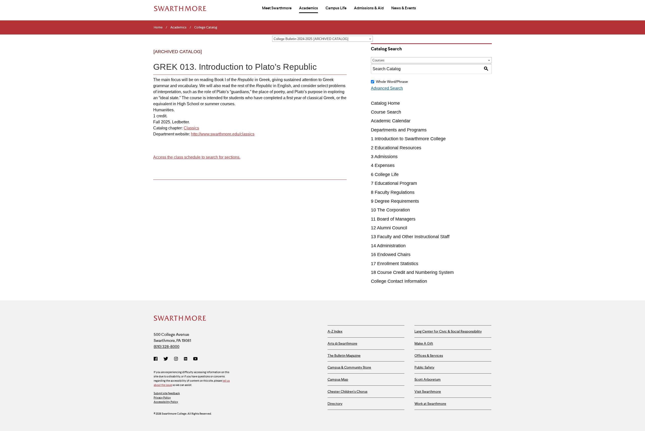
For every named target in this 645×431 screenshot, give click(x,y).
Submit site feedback (167, 393)
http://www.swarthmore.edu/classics (222, 134)
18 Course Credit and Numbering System (412, 272)
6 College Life (385, 174)
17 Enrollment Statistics (394, 263)
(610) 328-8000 (166, 346)
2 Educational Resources (396, 147)
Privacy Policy (162, 397)
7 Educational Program (394, 183)
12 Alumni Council (389, 227)
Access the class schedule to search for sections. (196, 157)
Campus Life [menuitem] (336, 8)
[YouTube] (195, 359)
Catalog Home (385, 103)
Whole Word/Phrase (392, 82)
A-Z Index (335, 331)
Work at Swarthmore (430, 403)
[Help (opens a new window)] (341, 56)
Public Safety (424, 367)
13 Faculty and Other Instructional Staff (410, 236)
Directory (335, 403)
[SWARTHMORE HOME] (180, 8)
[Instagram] (176, 359)
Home (158, 27)
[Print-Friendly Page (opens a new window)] (331, 56)
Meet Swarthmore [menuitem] (277, 8)
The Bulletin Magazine (344, 355)
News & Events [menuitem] (403, 8)
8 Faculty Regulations (392, 192)
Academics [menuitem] (308, 8)
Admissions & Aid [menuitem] (369, 8)
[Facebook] (156, 359)
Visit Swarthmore (427, 391)
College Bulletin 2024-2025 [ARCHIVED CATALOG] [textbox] (311, 39)
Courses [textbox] (378, 60)
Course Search (386, 112)
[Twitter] (166, 359)
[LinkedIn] (185, 359)
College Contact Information (399, 281)
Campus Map (338, 379)
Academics (178, 27)
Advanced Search (387, 88)
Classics (191, 128)
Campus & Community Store (349, 367)
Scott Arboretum (427, 379)
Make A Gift (423, 343)
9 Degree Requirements (395, 201)
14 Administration (388, 245)
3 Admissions (384, 156)
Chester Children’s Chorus (347, 391)
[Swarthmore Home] (180, 318)
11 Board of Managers (393, 219)
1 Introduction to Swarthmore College (408, 138)
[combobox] (322, 39)
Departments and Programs (399, 129)
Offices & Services (428, 355)
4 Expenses (383, 165)
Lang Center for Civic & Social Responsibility (448, 331)
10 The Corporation (390, 209)
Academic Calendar (390, 120)
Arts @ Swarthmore (342, 343)
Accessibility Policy (166, 402)
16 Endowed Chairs (390, 254)
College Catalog (205, 27)
